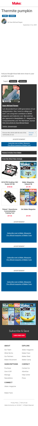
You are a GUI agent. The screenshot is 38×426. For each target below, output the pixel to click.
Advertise (25, 371)
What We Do (8, 353)
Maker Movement (10, 360)
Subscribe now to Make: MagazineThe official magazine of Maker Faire (19, 144)
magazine (27, 350)
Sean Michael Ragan (10, 105)
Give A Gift (8, 371)
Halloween (22, 81)
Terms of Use (23, 403)
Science (12, 16)
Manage (7, 375)
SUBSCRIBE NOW (19, 335)
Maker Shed (26, 356)
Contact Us (26, 368)
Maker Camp (26, 360)
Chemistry (13, 81)
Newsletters (8, 378)
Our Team (7, 350)
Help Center (26, 375)
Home (5, 16)
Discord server (31, 134)
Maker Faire (26, 353)
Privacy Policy (14, 403)
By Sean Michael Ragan (15, 22)
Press (24, 378)
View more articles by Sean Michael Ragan (15, 123)
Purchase (7, 368)
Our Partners (8, 356)
